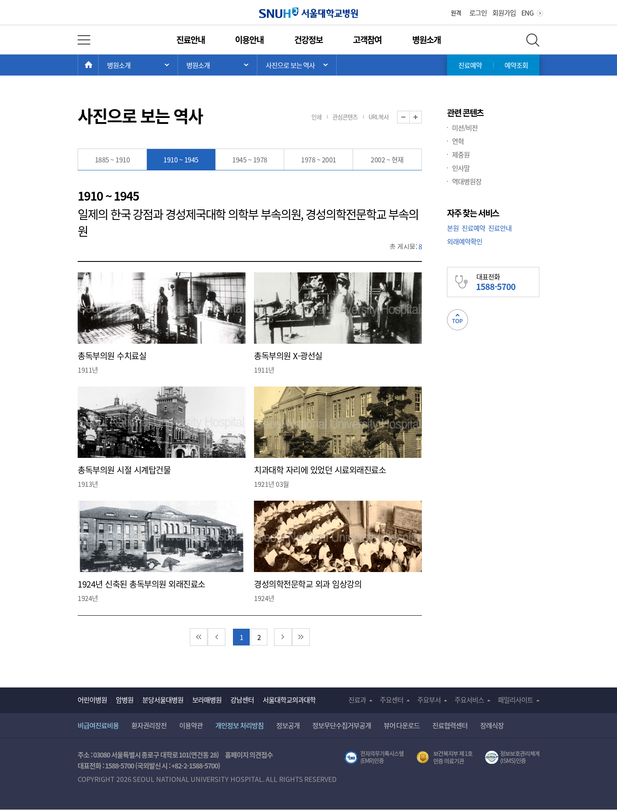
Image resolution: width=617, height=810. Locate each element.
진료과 (357, 700)
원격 (456, 12)
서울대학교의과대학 (289, 700)
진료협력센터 (450, 725)
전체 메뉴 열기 (84, 39)
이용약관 (191, 725)
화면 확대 (421, 117)
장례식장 (492, 725)
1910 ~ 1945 (181, 159)
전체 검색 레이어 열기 (532, 40)
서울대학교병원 (309, 13)
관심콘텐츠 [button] (345, 116)
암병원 (124, 700)
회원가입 (504, 13)
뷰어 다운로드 (402, 725)
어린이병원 (92, 700)
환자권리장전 (149, 725)
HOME (98, 65)
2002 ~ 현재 (387, 159)
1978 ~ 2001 (318, 159)
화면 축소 (409, 117)
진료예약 (470, 65)
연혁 (458, 141)
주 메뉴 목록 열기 (138, 65)
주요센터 (391, 700)
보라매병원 (207, 700)
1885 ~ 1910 (112, 159)
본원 (453, 228)
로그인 (478, 13)
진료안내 (190, 40)
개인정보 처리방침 (239, 725)
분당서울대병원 (162, 700)
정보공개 (288, 725)
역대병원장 (466, 181)
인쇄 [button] (316, 116)
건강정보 (308, 40)
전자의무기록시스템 (374, 757)
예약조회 (516, 65)
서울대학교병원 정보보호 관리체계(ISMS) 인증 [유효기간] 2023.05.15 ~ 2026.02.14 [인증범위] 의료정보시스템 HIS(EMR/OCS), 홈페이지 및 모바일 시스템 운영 (512, 757)
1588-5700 (119, 765)
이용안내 (249, 40)
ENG (527, 13)
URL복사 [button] (379, 116)
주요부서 (429, 700)
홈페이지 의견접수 (249, 755)
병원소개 (426, 40)
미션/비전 (465, 128)
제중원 (461, 154)
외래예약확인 (464, 241)
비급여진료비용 (98, 725)
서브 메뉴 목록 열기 (217, 65)
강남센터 (242, 700)
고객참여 (367, 40)
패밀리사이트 (515, 700)
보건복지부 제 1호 (445, 757)
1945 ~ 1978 (249, 159)
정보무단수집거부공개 (341, 725)
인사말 (461, 168)
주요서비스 (469, 700)
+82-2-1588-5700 (194, 765)
